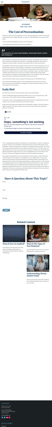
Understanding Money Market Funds (37, 275)
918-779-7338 (7, 406)
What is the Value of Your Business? (36, 245)
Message (4, 198)
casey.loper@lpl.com (5, 415)
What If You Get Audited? (14, 244)
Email (3, 190)
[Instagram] (9, 417)
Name (4, 181)
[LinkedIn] (5, 417)
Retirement (3, 426)
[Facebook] (2, 417)
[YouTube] (7, 417)
